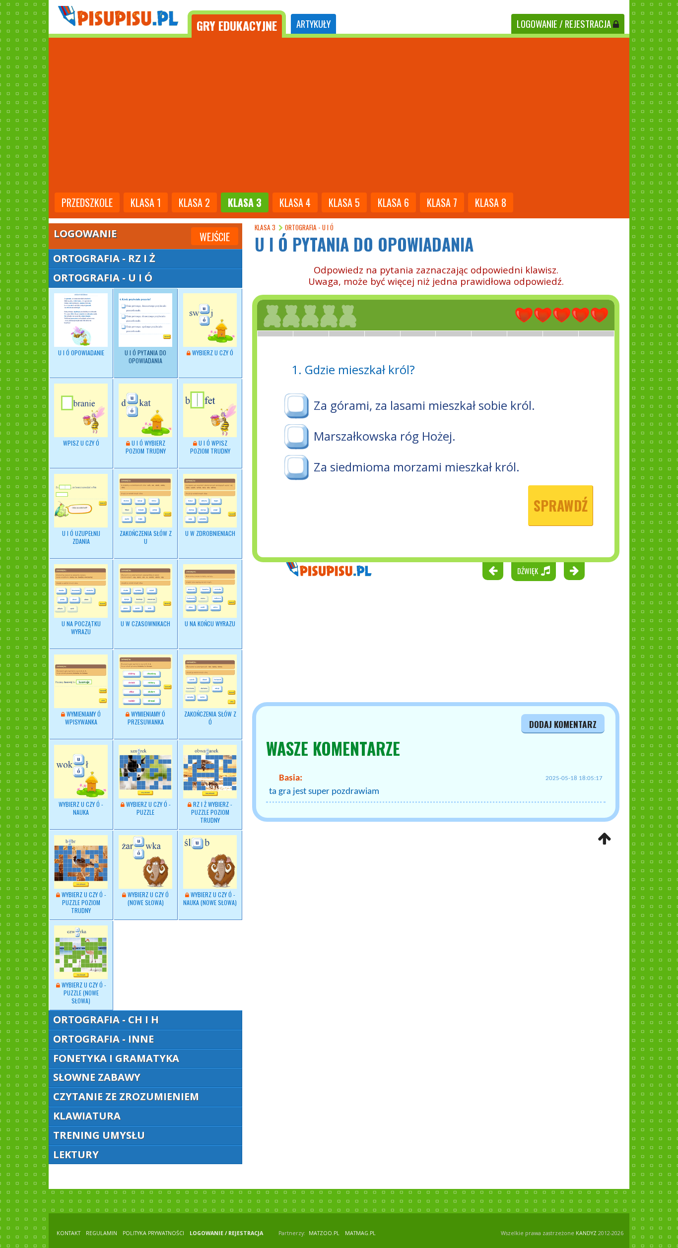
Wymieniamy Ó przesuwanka (147, 718)
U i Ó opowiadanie (81, 352)
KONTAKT (68, 1233)
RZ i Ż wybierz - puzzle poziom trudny (212, 812)
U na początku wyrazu (81, 627)
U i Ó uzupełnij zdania (81, 537)
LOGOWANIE (564, 23)
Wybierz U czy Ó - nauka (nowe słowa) (210, 898)
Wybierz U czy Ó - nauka (81, 808)
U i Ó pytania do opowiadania (145, 356)
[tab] (237, 24)
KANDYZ (586, 1233)
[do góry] (604, 839)
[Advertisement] (339, 116)
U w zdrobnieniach (210, 533)
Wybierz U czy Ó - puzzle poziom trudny (83, 902)
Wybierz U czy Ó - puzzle (148, 808)
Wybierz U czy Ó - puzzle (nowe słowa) (83, 993)
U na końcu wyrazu (210, 623)
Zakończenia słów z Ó (210, 718)
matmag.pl (360, 1233)
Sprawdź (561, 505)
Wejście (215, 236)
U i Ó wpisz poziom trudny (210, 447)
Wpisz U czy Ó (81, 443)
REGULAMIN (101, 1233)
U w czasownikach (145, 623)
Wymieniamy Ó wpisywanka (83, 718)
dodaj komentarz (563, 724)
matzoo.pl (324, 1233)
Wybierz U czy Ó (212, 352)
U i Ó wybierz (146, 447)
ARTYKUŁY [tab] (313, 23)
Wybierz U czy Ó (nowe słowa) (147, 898)
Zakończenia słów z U (146, 537)
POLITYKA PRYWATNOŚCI (153, 1233)
